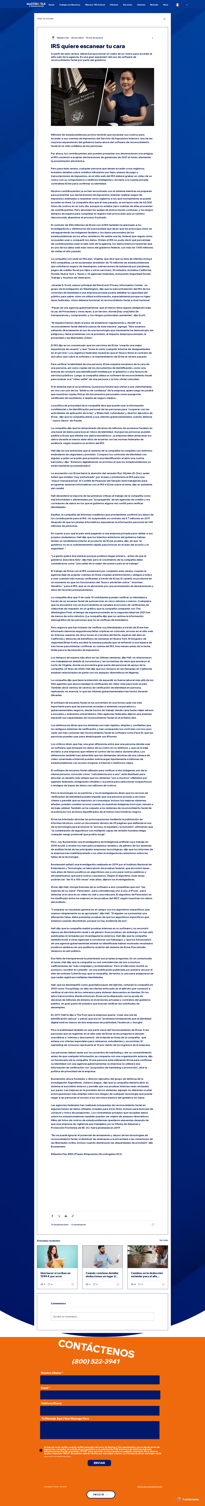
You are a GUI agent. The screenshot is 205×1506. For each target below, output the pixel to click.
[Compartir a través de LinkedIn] (66, 1216)
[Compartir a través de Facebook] (52, 1216)
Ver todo (163, 1240)
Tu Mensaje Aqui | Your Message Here (65, 1418)
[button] (164, 19)
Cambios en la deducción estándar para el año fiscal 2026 (147, 1275)
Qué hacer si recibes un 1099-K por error (55, 1275)
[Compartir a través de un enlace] (72, 1216)
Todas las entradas (45, 18)
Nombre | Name (51, 1373)
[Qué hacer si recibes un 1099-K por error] (57, 1256)
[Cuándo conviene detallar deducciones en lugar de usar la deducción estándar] (102, 1256)
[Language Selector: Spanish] (182, 5)
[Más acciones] (152, 37)
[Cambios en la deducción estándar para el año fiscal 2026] (148, 1256)
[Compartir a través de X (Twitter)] (59, 1216)
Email (44, 1388)
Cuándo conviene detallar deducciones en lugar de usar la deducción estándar (102, 1275)
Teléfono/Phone (51, 1403)
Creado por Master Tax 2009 (55, 1487)
